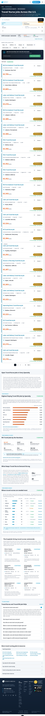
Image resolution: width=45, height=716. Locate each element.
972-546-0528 (7, 688)
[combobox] (20, 19)
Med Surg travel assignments (22, 652)
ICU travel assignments (7, 653)
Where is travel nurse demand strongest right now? (14, 625)
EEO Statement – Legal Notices (23, 712)
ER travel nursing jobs (7, 652)
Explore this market (39, 38)
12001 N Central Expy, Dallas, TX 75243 (9, 692)
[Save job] (34, 66)
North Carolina (6, 47)
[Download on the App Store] (38, 688)
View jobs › (40, 500)
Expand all (41, 604)
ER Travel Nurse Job (8, 229)
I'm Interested (38, 74)
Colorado (16, 47)
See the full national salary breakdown (10, 426)
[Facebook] (8, 695)
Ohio (24, 47)
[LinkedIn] (3, 695)
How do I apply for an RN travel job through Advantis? (15, 638)
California (13, 44)
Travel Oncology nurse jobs (35, 653)
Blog (29, 683)
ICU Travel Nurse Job (9, 320)
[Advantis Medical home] (4, 2)
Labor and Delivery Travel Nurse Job (13, 95)
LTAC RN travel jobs (34, 655)
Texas (4, 44)
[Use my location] (39, 27)
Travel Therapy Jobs (20, 689)
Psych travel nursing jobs (21, 653)
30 (25, 364)
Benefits (25, 689)
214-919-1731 (11, 690)
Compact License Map (30, 693)
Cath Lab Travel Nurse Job (10, 199)
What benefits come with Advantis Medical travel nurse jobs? (17, 635)
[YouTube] (13, 695)
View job (38, 65)
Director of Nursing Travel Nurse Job (14, 260)
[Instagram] (6, 695)
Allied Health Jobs (20, 693)
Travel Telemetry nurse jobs (21, 655)
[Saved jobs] (42, 31)
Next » (29, 364)
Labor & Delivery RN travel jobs (8, 656)
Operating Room (6, 421)
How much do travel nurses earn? (10, 607)
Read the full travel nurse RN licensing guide (11, 457)
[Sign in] (30, 2)
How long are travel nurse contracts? (11, 619)
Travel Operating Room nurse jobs (8, 659)
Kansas (6, 524)
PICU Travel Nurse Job (9, 140)
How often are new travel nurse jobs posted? (13, 622)
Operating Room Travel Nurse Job (13, 305)
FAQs (25, 691)
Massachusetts (31, 44)
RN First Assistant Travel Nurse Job (13, 65)
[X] (16, 695)
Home (3, 6)
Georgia (21, 44)
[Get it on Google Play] (38, 691)
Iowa (6, 521)
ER (3, 417)
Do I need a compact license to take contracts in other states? (17, 631)
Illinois (6, 519)
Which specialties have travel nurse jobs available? (14, 628)
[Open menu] (42, 2)
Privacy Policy (21, 711)
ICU (3, 424)
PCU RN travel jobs (33, 652)
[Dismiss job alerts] (42, 51)
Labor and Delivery (7, 410)
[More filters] (2, 31)
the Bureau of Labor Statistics (14, 474)
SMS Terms (26, 711)
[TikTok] (11, 695)
